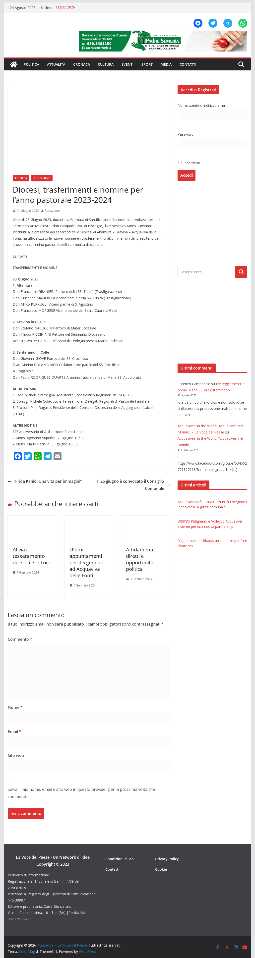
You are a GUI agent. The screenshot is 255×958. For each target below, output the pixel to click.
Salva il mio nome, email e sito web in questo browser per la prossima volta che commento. (81, 793)
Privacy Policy (167, 858)
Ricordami (191, 162)
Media (166, 64)
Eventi (127, 64)
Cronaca (81, 64)
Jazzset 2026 (65, 7)
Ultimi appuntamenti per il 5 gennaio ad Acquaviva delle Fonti (87, 562)
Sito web (16, 755)
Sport (147, 64)
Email (14, 731)
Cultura (106, 64)
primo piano (42, 178)
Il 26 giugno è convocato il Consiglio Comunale (130, 485)
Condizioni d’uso (119, 858)
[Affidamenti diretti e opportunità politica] (145, 519)
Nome (15, 707)
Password (185, 134)
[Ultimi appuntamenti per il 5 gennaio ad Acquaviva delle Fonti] (89, 519)
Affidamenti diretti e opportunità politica (139, 559)
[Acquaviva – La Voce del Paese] (14, 64)
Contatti (188, 64)
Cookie (161, 869)
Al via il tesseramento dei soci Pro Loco (32, 556)
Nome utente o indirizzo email (202, 105)
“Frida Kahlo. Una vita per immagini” (48, 481)
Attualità (56, 64)
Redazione (52, 211)
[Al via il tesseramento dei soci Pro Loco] (32, 519)
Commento (20, 639)
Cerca (241, 272)
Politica (31, 64)
